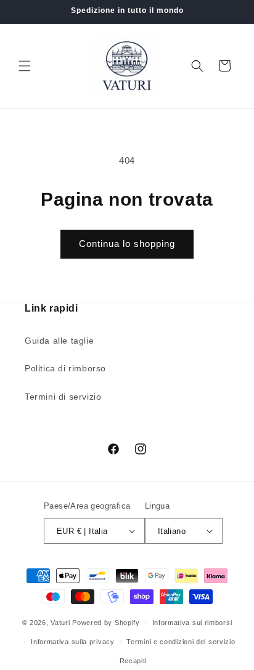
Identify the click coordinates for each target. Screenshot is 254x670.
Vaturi (60, 622)
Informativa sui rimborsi (192, 622)
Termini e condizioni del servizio (180, 641)
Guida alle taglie (59, 340)
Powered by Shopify (106, 622)
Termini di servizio (63, 397)
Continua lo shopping (127, 243)
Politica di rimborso (65, 368)
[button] (24, 65)
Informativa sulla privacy (73, 641)
